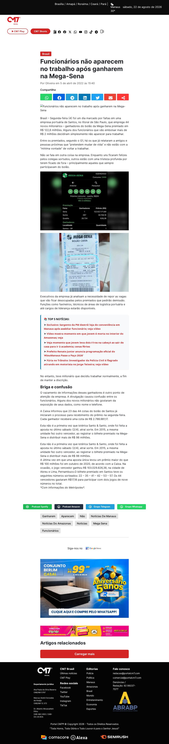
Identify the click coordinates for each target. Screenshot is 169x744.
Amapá (70, 4)
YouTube (64, 696)
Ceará (94, 4)
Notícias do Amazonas (56, 523)
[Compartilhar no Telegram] (72, 97)
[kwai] (54, 31)
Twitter (64, 692)
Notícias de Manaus (103, 516)
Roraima (83, 4)
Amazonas (92, 686)
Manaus (90, 682)
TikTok (63, 705)
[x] (69, 31)
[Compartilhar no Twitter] (97, 97)
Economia (91, 704)
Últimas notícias (68, 673)
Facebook (65, 687)
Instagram (65, 701)
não (82, 516)
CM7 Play (65, 677)
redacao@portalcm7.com (124, 673)
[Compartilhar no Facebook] (59, 97)
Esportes (91, 708)
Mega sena (100, 523)
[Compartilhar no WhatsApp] (46, 97)
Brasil (45, 54)
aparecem (67, 516)
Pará (103, 4)
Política (90, 677)
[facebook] (59, 31)
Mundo (90, 695)
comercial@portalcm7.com (124, 677)
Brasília (59, 4)
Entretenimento (94, 700)
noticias (82, 523)
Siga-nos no (75, 548)
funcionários (50, 530)
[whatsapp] (75, 31)
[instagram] (85, 31)
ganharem (48, 516)
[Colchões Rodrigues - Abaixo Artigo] (84, 588)
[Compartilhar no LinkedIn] (84, 97)
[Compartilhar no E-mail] (110, 97)
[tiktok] (91, 31)
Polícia (89, 673)
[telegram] (96, 31)
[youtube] (80, 31)
